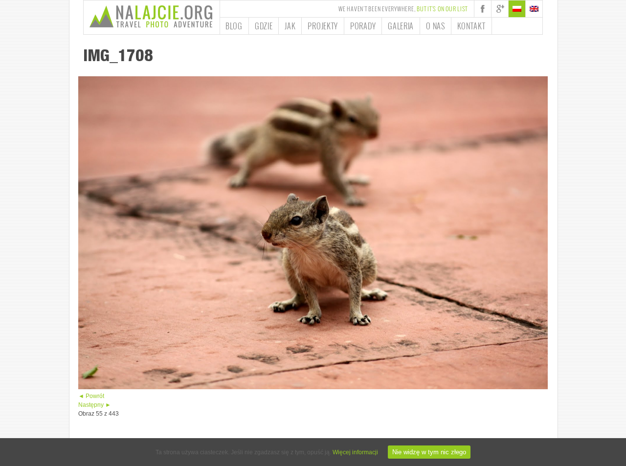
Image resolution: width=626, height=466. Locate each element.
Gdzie (264, 26)
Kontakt (471, 26)
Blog (234, 26)
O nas (435, 26)
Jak (290, 26)
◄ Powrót (91, 396)
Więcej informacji (355, 452)
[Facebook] (482, 8)
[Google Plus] (500, 8)
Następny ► (94, 404)
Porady (363, 26)
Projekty (323, 26)
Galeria (401, 26)
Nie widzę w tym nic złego (429, 452)
